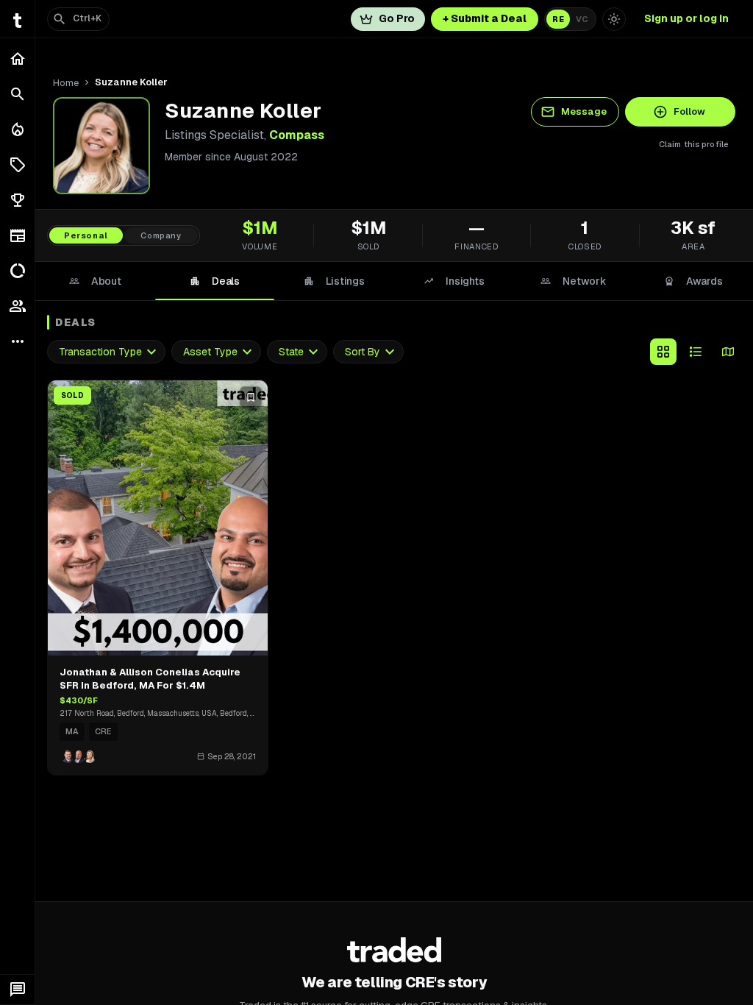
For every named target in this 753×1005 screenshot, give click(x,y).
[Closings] (17, 129)
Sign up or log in (686, 18)
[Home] (17, 59)
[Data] (17, 270)
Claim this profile (694, 144)
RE (558, 19)
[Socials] (17, 306)
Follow (689, 111)
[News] (17, 235)
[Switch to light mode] (614, 19)
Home (66, 83)
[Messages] (17, 989)
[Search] (17, 94)
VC (582, 19)
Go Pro (397, 18)
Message (584, 111)
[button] (17, 165)
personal (86, 235)
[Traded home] (394, 949)
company (161, 235)
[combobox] (106, 352)
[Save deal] (251, 397)
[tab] (95, 281)
